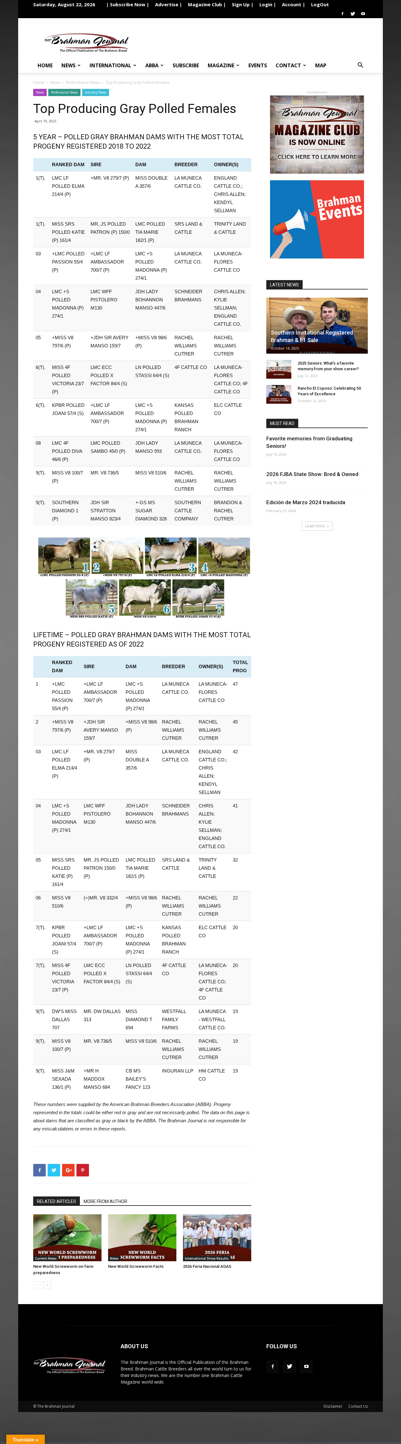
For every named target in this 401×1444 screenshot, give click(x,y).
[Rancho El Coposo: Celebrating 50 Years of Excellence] (278, 394)
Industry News (95, 92)
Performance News (83, 82)
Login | (267, 4)
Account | (293, 4)
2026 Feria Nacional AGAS (207, 1266)
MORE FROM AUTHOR (105, 1201)
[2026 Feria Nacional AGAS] (217, 1237)
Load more (315, 526)
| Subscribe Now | (127, 4)
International (110, 65)
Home (45, 65)
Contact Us (358, 1406)
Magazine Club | (207, 4)
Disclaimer (333, 1406)
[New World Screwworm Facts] (142, 1237)
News (68, 65)
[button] (360, 66)
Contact (288, 65)
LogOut (320, 4)
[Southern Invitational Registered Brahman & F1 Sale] (317, 326)
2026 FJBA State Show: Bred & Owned (312, 474)
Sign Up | (242, 4)
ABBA (152, 65)
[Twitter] (352, 13)
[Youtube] (363, 13)
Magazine (221, 65)
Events (257, 65)
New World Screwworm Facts (136, 1266)
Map (320, 65)
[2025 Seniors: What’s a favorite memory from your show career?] (278, 369)
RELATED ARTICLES (56, 1201)
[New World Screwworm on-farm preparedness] (67, 1237)
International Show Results (207, 1258)
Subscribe (186, 65)
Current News (46, 1258)
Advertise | (168, 4)
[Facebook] (342, 13)
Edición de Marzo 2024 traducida (305, 502)
